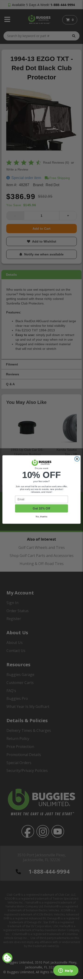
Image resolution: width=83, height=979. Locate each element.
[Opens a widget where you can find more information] (65, 971)
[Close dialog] (76, 459)
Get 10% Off (41, 508)
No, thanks (41, 516)
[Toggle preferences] (7, 958)
